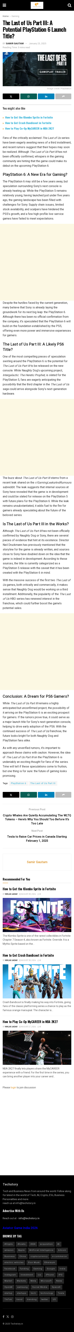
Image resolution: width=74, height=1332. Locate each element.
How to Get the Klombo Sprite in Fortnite (29, 117)
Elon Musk (34, 1262)
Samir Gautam (15, 43)
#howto (22, 1244)
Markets (21, 1280)
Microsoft (46, 1280)
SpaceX (56, 1287)
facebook (9, 1268)
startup (8, 1293)
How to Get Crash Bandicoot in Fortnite (28, 123)
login (13, 1087)
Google (51, 1268)
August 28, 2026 (28, 894)
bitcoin (62, 1250)
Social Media (39, 1287)
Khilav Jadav (11, 894)
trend (19, 1299)
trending (32, 1299)
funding (24, 1268)
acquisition (46, 1244)
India (62, 1268)
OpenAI (8, 1287)
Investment (27, 1274)
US (54, 1299)
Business (9, 1256)
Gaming (15, 16)
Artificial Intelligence (41, 1250)
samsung (22, 1287)
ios (39, 1274)
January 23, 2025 (37, 43)
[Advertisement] (37, 262)
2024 (32, 1244)
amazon (9, 1250)
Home (6, 16)
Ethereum (49, 1262)
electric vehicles (14, 1262)
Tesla (61, 1293)
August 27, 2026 (28, 1027)
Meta (33, 1280)
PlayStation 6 (18, 783)
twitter (44, 1299)
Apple (21, 1250)
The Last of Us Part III (43, 783)
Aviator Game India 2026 (20, 1228)
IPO (61, 1274)
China (22, 1256)
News (59, 1280)
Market (8, 1280)
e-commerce (59, 1256)
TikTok (8, 1299)
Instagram (10, 1274)
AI (58, 1244)
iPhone (50, 1274)
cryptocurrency (39, 1256)
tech (33, 1293)
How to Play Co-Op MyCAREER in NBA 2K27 (29, 128)
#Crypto (8, 1244)
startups (21, 1293)
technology (47, 1293)
